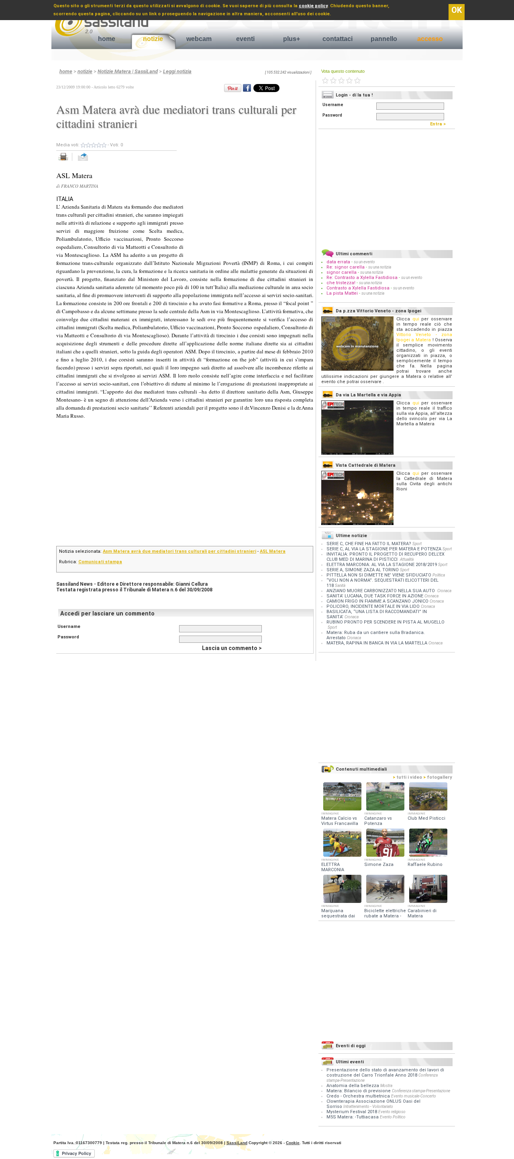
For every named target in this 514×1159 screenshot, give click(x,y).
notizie (153, 38)
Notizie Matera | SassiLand (128, 71)
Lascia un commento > (232, 648)
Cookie (293, 1143)
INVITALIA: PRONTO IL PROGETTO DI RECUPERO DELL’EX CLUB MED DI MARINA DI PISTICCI (385, 557)
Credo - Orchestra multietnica (358, 1096)
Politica (438, 575)
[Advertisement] (248, 196)
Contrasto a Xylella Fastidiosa (358, 288)
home (106, 38)
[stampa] (66, 161)
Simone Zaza (379, 864)
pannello (384, 38)
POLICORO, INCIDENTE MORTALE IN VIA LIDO (373, 606)
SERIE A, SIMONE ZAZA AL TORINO (362, 569)
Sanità (340, 585)
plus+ (291, 38)
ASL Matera (273, 551)
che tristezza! (340, 282)
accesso (430, 38)
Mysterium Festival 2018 (351, 1111)
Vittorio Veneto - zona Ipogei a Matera (424, 337)
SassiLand (236, 1143)
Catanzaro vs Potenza (378, 821)
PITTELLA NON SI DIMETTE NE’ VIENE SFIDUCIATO (378, 575)
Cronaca (444, 591)
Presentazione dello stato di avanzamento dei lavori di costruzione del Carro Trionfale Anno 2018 (385, 1072)
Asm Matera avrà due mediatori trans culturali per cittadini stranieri (179, 551)
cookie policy (313, 5)
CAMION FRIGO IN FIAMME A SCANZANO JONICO (377, 601)
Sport (417, 544)
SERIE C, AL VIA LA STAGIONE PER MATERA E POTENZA (383, 549)
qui (415, 319)
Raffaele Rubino (425, 864)
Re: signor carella (346, 267)
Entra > (439, 124)
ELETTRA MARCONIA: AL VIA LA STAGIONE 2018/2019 (381, 564)
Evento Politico (393, 1117)
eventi (245, 38)
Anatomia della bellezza (352, 1085)
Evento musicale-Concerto (413, 1096)
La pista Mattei (342, 293)
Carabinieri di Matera (422, 913)
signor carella (342, 272)
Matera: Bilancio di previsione (358, 1090)
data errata (338, 262)
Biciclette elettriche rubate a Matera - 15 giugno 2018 (385, 916)
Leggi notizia (177, 71)
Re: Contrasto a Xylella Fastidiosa (362, 277)
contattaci (337, 38)
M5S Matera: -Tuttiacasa (352, 1117)
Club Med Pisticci (426, 818)
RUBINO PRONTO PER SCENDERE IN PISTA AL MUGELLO (385, 622)
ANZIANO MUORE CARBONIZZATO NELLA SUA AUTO (381, 590)
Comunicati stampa (100, 561)
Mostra (386, 1085)
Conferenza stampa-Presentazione (421, 1091)
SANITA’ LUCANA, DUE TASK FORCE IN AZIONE (374, 596)
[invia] (91, 161)
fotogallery (437, 777)
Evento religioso (392, 1112)
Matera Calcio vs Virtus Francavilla (339, 821)
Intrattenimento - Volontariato (368, 1106)
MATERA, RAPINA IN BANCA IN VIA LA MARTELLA (376, 643)
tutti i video (407, 777)
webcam (199, 38)
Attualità (407, 559)
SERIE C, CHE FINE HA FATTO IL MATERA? (368, 543)
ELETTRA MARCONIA (332, 867)
